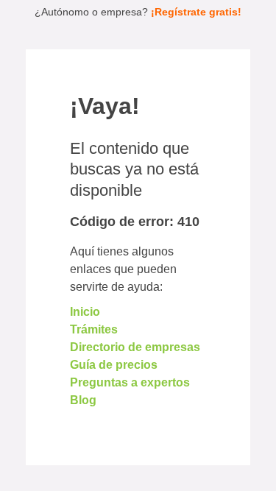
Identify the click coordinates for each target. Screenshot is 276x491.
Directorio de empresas (135, 347)
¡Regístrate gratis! (196, 12)
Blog (83, 400)
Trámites (94, 329)
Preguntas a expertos (130, 382)
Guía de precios (114, 364)
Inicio (85, 311)
